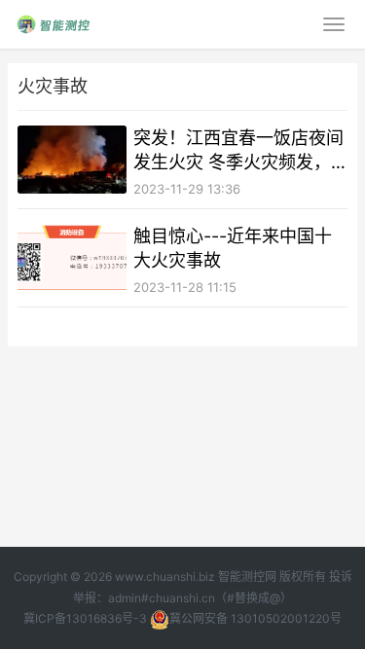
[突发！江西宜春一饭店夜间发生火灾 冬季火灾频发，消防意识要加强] (72, 160)
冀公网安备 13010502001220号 (255, 618)
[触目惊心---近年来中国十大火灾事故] (72, 258)
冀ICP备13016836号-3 (85, 618)
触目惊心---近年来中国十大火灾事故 (232, 248)
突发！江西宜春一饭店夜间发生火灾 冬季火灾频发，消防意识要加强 (238, 150)
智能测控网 (247, 576)
